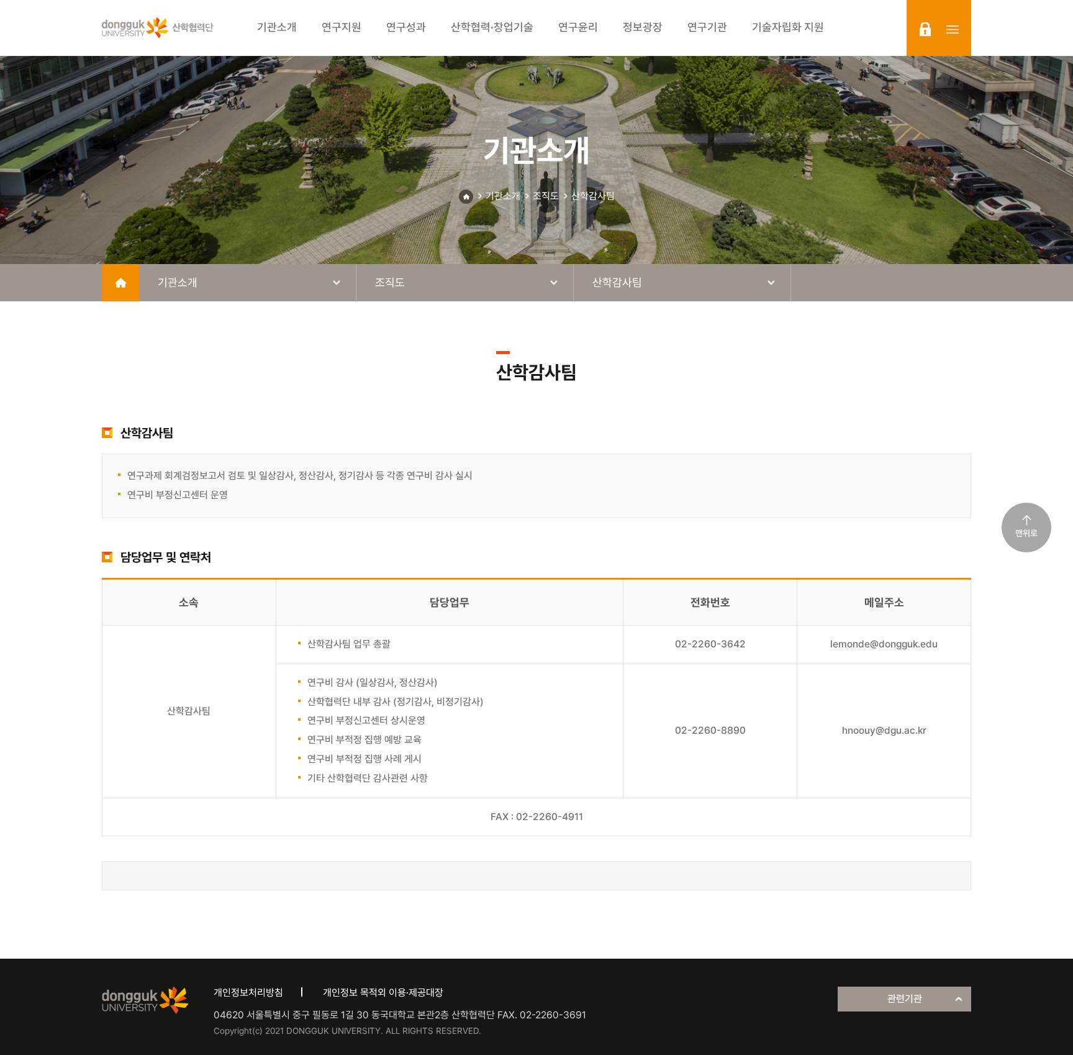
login (925, 29)
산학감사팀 (593, 196)
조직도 (546, 196)
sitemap (952, 29)
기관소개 (503, 196)
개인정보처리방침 (248, 992)
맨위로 (1026, 533)
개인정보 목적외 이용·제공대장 (383, 992)
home (120, 282)
